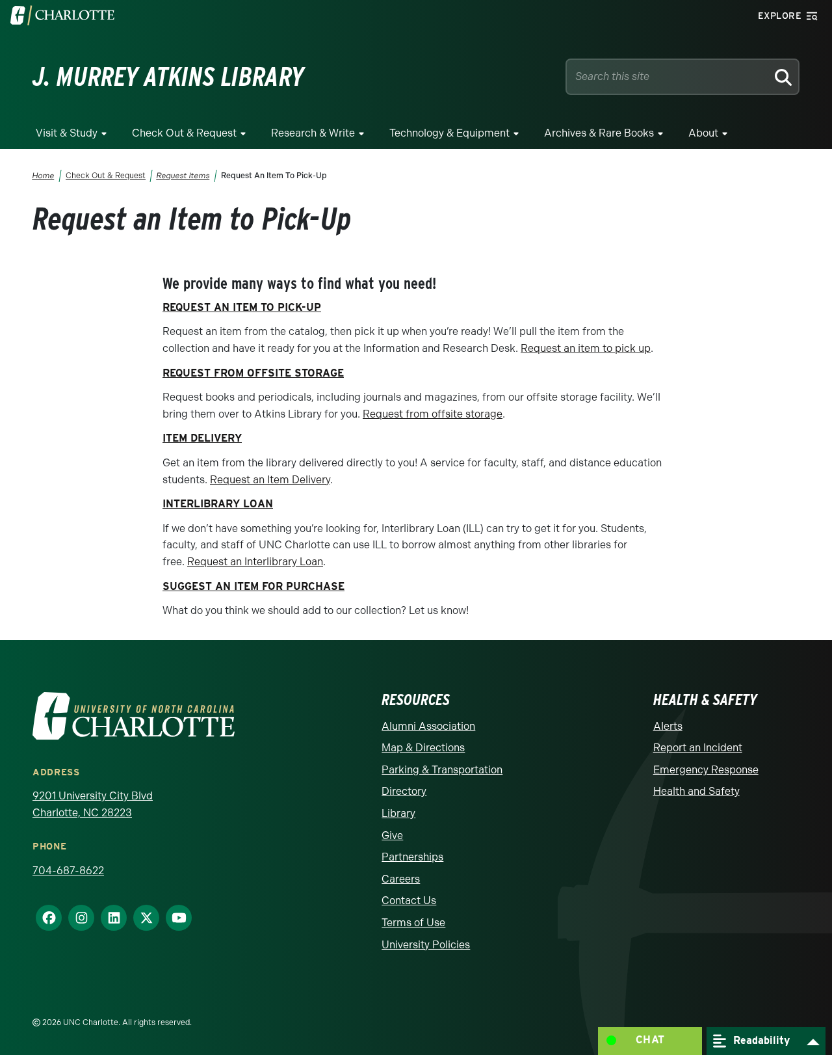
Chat (650, 1040)
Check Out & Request (184, 133)
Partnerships (412, 857)
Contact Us (409, 900)
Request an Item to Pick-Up (241, 307)
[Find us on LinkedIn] (108, 918)
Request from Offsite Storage (253, 373)
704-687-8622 (68, 870)
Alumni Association (428, 726)
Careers (401, 879)
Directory (404, 791)
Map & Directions (423, 747)
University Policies (426, 945)
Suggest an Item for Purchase (253, 586)
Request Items (183, 175)
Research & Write (313, 133)
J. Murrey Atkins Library (168, 76)
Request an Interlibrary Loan (255, 561)
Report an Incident (697, 747)
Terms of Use (413, 922)
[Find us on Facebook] (43, 918)
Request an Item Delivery (270, 480)
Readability (760, 1040)
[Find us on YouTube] (173, 918)
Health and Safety (696, 791)
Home (43, 175)
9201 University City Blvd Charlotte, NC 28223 (92, 804)
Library (398, 813)
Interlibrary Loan (217, 504)
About (703, 133)
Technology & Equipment (449, 133)
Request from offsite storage (432, 414)
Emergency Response (706, 770)
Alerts (667, 726)
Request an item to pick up (586, 348)
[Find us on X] (141, 918)
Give (392, 835)
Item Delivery (202, 438)
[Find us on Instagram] (76, 918)
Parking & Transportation (442, 770)
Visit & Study (67, 133)
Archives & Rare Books (599, 133)
